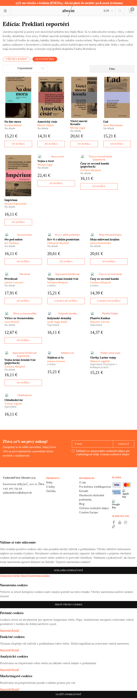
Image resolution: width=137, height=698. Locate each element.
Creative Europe (88, 512)
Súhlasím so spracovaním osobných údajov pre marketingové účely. (103, 452)
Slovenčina (44, 59)
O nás (82, 482)
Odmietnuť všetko (10, 575)
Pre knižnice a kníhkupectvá (95, 486)
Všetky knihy (16, 59)
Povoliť (15, 630)
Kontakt (83, 491)
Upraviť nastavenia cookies (35, 575)
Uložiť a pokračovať (68, 694)
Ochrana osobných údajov (115, 454)
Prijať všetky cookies (68, 604)
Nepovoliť (5, 630)
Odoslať (123, 444)
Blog (82, 504)
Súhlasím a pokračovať (68, 570)
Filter (112, 68)
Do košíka (18, 144)
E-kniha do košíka (66, 301)
